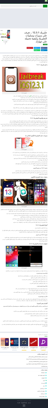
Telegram (42, 50)
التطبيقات (45, 30)
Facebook (42, 47)
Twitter (36, 47)
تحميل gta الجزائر (44, 366)
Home (42, 30)
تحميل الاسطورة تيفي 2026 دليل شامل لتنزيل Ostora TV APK (36, 359)
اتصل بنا (18, 402)
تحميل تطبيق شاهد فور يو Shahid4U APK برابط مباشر (38, 361)
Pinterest (28, 47)
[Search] (45, 6)
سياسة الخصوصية (24, 402)
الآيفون (30, 96)
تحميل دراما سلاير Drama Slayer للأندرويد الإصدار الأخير (37, 356)
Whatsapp (35, 50)
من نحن (29, 402)
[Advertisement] (24, 18)
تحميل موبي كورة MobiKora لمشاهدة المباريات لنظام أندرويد (36, 363)
